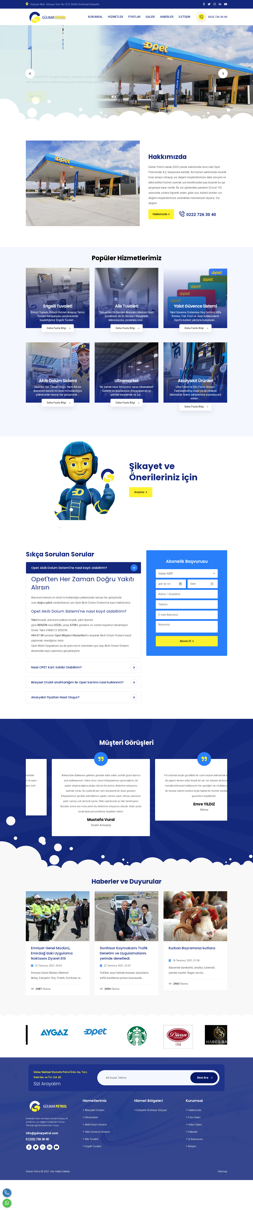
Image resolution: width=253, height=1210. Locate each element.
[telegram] (210, 4)
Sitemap (222, 1171)
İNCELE (34, 87)
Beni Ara (202, 1077)
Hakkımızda (160, 214)
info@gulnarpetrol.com (42, 1133)
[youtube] (225, 4)
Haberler (192, 1131)
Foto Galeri (194, 1117)
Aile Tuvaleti (126, 306)
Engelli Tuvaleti (57, 306)
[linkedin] (221, 4)
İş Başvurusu (195, 1139)
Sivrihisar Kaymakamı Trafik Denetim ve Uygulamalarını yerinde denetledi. (124, 953)
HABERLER (166, 16)
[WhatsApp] (7, 1203)
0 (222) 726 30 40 (37, 1139)
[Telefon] (7, 1192)
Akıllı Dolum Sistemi (58, 381)
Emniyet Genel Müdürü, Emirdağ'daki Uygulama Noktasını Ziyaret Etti (52, 953)
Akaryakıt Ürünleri (195, 381)
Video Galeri (194, 1124)
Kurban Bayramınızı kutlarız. (192, 948)
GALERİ (150, 16)
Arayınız (139, 492)
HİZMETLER (115, 16)
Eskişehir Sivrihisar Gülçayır (151, 1110)
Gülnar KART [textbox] (166, 573)
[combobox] (187, 573)
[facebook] (204, 4)
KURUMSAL (95, 16)
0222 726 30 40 (217, 16)
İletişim (191, 1146)
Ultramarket (126, 381)
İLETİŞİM (184, 16)
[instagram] (215, 4)
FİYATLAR (134, 16)
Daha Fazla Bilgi (56, 328)
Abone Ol (185, 641)
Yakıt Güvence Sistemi (195, 306)
